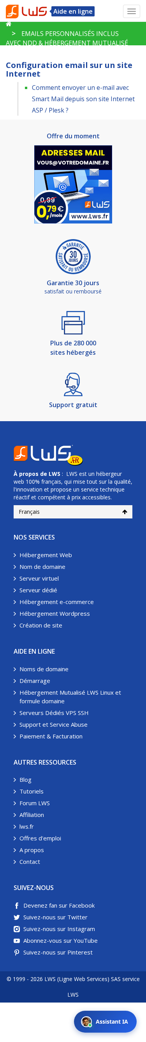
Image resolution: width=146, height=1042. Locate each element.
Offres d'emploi (40, 838)
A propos (31, 850)
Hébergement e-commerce (56, 602)
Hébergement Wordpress (54, 613)
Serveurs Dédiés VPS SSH (54, 713)
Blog (25, 779)
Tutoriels (31, 791)
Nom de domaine (42, 566)
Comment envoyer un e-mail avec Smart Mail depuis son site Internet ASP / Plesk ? (83, 98)
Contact (29, 861)
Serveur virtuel (39, 578)
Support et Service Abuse (53, 724)
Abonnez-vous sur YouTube (60, 940)
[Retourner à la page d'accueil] (9, 24)
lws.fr (26, 826)
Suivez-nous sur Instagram (59, 929)
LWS (54, 473)
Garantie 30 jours (73, 283)
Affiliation (31, 815)
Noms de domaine (44, 669)
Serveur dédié (38, 590)
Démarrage (34, 681)
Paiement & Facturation (51, 736)
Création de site (40, 625)
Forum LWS (34, 803)
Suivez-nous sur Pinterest (58, 952)
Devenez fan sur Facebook (59, 905)
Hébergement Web (45, 555)
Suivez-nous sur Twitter (55, 917)
